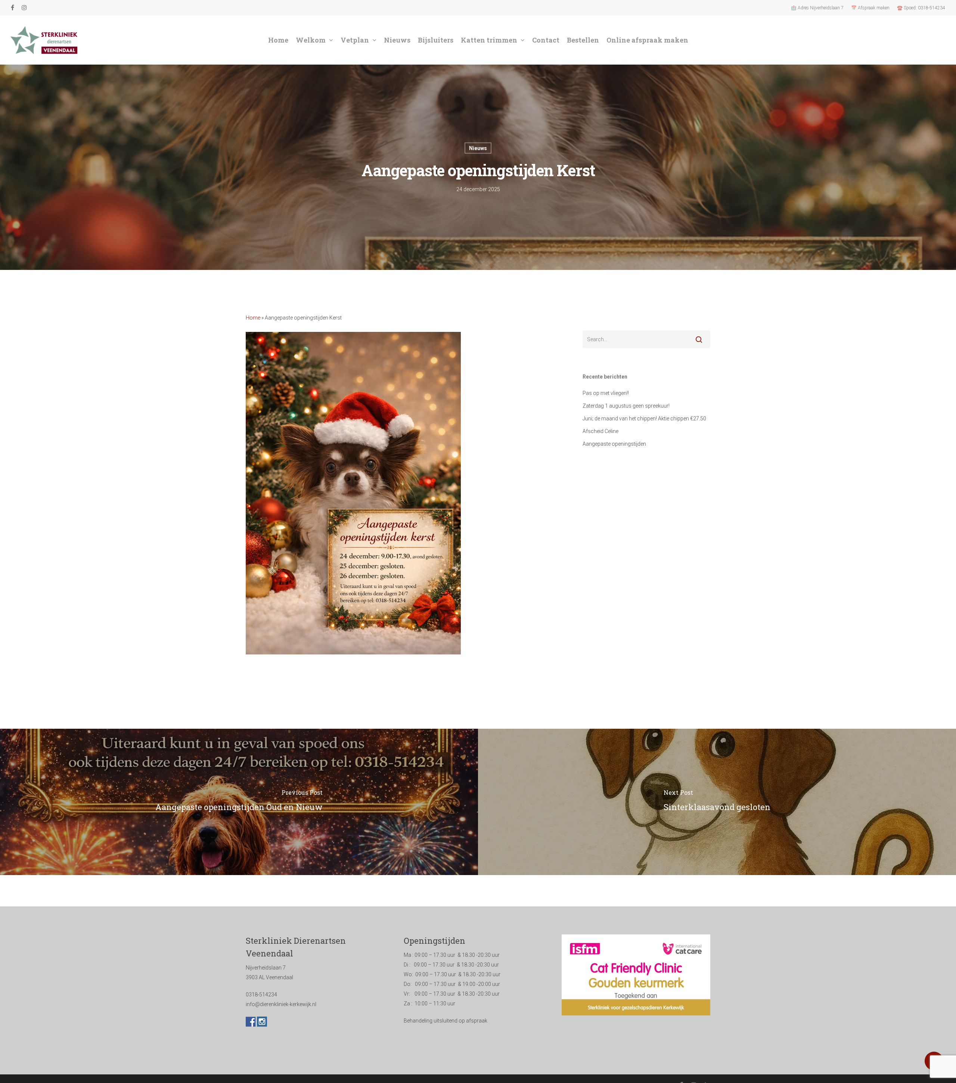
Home (253, 318)
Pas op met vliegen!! (606, 393)
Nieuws (478, 148)
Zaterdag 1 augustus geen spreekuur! (626, 406)
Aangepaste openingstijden (614, 444)
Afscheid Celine (600, 431)
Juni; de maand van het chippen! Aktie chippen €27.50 (644, 418)
